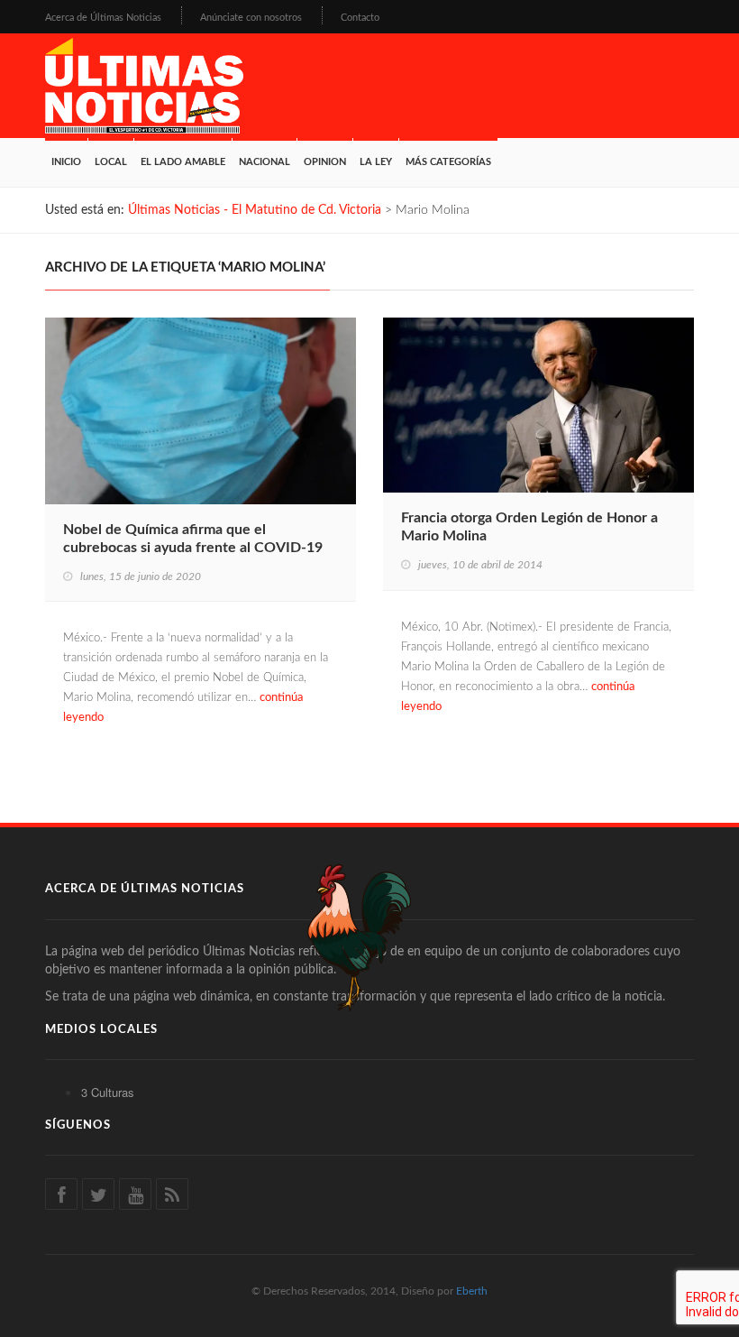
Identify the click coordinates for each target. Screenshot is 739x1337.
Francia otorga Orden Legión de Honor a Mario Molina (529, 527)
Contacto (360, 18)
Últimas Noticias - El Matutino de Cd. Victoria (254, 210)
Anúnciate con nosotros (251, 18)
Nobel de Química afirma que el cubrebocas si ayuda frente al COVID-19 (193, 538)
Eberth (472, 1291)
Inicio (66, 162)
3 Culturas (107, 1092)
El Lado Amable (183, 162)
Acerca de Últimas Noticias (103, 18)
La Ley (376, 162)
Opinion (325, 162)
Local (111, 162)
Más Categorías (448, 162)
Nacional (264, 162)
